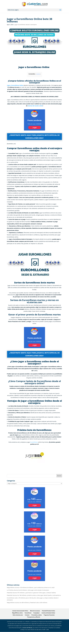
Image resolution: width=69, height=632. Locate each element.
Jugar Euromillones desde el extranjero (26, 24)
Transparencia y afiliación (33, 617)
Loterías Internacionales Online (20, 610)
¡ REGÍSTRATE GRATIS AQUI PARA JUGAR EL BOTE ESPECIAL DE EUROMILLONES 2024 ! (34, 136)
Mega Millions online (17, 613)
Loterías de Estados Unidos (48, 613)
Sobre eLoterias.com (18, 615)
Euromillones (34, 442)
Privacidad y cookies (36, 615)
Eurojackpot (36, 613)
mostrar (38, 74)
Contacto (27, 615)
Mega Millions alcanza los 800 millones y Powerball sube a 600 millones (27, 602)
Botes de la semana (35, 610)
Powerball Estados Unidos (48, 610)
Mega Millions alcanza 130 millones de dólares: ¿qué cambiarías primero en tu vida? (31, 587)
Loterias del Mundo (27, 627)
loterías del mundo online (35, 106)
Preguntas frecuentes (49, 615)
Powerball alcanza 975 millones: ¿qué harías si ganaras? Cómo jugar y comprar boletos (31, 592)
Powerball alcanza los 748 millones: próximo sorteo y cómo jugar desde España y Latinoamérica (34, 595)
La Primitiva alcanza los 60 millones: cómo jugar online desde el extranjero (28, 590)
